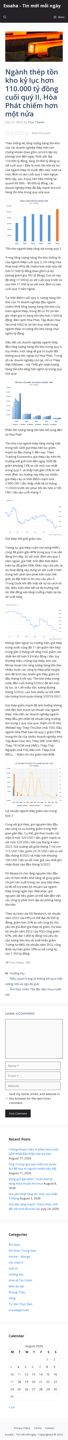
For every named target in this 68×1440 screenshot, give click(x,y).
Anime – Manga (19, 1256)
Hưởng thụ (17, 973)
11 (19, 1374)
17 (12, 1382)
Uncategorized (19, 1310)
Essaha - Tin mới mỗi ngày (32, 6)
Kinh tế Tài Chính (20, 1280)
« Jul (12, 1407)
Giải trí (13, 1268)
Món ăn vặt (16, 1286)
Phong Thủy (17, 1292)
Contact (49, 1428)
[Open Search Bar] (5, 17)
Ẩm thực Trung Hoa (22, 1251)
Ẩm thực (14, 1245)
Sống (12, 1298)
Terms (38, 1428)
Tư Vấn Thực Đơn (20, 1304)
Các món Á (16, 1262)
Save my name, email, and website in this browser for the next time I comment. (34, 1098)
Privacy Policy (22, 1428)
